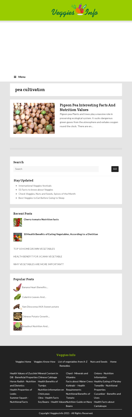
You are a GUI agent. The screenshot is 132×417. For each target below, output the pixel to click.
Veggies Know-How (44, 361)
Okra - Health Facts (48, 397)
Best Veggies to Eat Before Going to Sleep (41, 197)
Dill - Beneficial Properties (24, 377)
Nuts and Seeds (98, 361)
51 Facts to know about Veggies (36, 189)
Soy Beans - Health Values (52, 401)
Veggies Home (23, 361)
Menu (21, 76)
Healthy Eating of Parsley (107, 381)
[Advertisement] (66, 46)
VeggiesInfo (57, 413)
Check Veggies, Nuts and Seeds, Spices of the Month (47, 193)
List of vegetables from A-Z (72, 361)
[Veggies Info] (85, 10)
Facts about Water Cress (79, 381)
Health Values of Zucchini (23, 373)
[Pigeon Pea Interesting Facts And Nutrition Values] (34, 118)
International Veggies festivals (35, 185)
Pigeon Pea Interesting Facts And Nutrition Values (88, 107)
